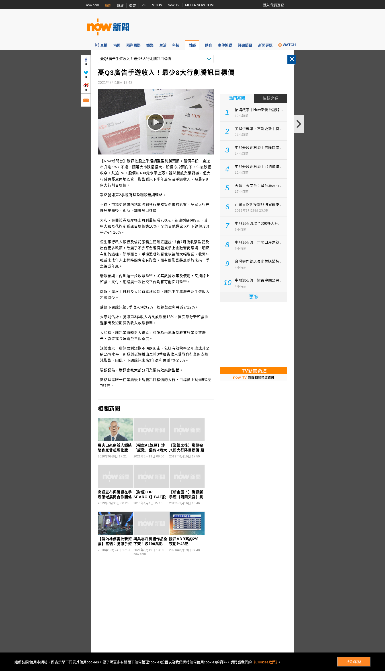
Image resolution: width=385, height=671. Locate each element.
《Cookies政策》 (264, 662)
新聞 (108, 6)
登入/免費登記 (273, 5)
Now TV (174, 5)
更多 (254, 297)
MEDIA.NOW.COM (199, 5)
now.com (92, 5)
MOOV (157, 5)
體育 (132, 6)
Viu (143, 5)
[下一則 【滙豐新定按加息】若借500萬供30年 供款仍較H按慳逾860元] (299, 124)
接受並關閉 (353, 662)
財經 (120, 6)
